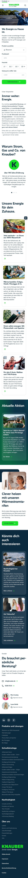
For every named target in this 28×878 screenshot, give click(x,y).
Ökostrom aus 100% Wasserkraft (10, 730)
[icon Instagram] (9, 720)
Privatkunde (4, 1)
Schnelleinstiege (9, 748)
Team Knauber (6, 809)
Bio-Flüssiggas (6, 740)
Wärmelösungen (6, 733)
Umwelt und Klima (7, 804)
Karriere (4, 835)
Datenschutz (5, 863)
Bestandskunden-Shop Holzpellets (11, 794)
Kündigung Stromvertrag (8, 762)
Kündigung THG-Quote (8, 789)
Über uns (6, 822)
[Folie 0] (11, 192)
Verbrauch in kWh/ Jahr (9, 71)
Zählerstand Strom (7, 752)
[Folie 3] (16, 192)
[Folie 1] (13, 192)
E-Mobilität (5, 735)
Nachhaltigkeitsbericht (8, 814)
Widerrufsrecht (6, 854)
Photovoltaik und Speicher (9, 738)
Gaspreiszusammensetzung (9, 772)
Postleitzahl (5, 54)
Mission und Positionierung (9, 828)
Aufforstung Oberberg (8, 816)
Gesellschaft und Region (8, 811)
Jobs (3, 838)
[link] (11, 681)
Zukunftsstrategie (6, 830)
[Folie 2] (14, 192)
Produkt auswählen (8, 46)
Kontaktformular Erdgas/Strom (10, 784)
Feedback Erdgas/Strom (8, 782)
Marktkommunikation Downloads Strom (13, 759)
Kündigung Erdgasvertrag (9, 777)
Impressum (5, 859)
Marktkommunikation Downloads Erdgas (13, 774)
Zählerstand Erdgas (7, 767)
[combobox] (8, 50)
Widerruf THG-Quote (7, 792)
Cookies (4, 872)
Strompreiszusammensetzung (10, 757)
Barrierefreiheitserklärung (9, 868)
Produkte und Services (8, 806)
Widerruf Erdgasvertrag (8, 779)
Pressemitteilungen (7, 833)
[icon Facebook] (14, 720)
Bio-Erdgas (5, 743)
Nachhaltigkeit (8, 800)
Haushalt (4, 62)
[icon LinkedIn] (4, 720)
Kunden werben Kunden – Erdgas (11, 769)
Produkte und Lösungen (12, 726)
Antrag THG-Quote (7, 787)
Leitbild (4, 825)
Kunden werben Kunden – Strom (10, 754)
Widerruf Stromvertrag (8, 764)
